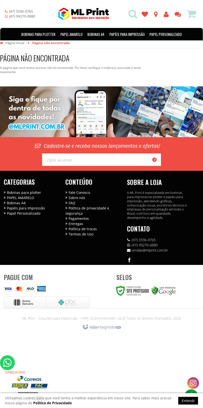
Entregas (76, 223)
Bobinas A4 (16, 203)
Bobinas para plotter (24, 192)
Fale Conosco (79, 192)
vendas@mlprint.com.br (150, 250)
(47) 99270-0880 (22, 16)
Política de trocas (83, 229)
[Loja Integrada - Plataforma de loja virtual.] (101, 327)
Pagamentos (79, 218)
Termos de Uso (81, 234)
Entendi (188, 400)
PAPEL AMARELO (20, 197)
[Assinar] (156, 159)
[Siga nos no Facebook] (129, 260)
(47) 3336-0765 (21, 11)
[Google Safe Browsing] (163, 290)
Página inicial (14, 43)
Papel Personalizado (23, 213)
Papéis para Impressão (26, 208)
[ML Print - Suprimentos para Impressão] (84, 14)
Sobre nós (77, 197)
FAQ (72, 203)
